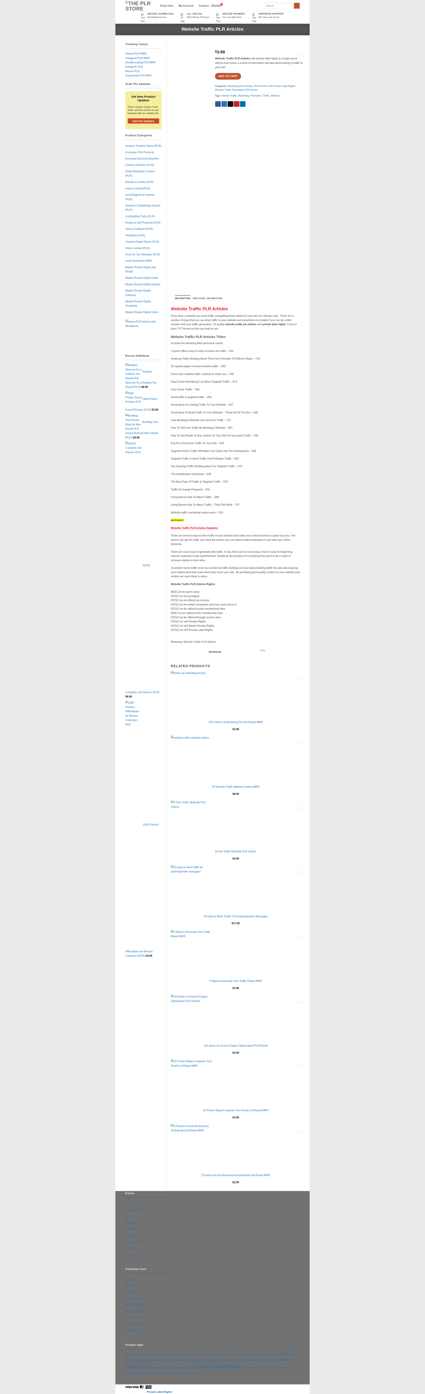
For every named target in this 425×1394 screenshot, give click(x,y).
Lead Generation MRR (138, 260)
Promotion (255, 95)
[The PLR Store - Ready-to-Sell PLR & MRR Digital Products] (140, 6)
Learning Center (134, 1209)
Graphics (141, 1360)
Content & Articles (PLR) (139, 164)
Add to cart (228, 76)
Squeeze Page (144, 1372)
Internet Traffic (229, 95)
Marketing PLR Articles (240, 86)
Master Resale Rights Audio (141, 277)
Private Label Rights (218, 1366)
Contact (204, 6)
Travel (171, 1373)
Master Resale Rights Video (141, 312)
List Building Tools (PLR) (140, 216)
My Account (186, 5)
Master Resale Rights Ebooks (142, 284)
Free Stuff (131, 1229)
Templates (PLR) (135, 235)
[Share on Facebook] (218, 104)
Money (171, 1367)
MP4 (194, 1367)
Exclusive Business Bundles (142, 158)
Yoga (198, 1373)
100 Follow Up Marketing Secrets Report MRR (235, 722)
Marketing (243, 95)
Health (151, 1360)
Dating (211, 1354)
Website (275, 95)
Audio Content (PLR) (137, 188)
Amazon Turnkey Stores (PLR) (143, 145)
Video (177, 1372)
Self (260, 1367)
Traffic (266, 95)
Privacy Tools (133, 1317)
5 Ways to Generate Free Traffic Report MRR (236, 980)
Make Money (259, 1360)
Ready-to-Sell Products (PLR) (142, 222)
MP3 (187, 1367)
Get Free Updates (143, 121)
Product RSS (133, 1241)
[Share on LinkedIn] (243, 104)
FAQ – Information (136, 1304)
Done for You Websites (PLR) (142, 254)
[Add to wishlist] (301, 51)
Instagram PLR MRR (137, 58)
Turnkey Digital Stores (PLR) (142, 241)
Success (157, 1373)
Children (187, 1354)
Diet (217, 1354)
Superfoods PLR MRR (138, 75)
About (128, 1203)
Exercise (244, 1354)
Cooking (204, 1355)
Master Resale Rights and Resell (140, 269)
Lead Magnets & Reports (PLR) (140, 196)
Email (222, 1354)
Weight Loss (188, 1372)
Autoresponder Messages (156, 1354)
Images (207, 1360)
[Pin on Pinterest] (236, 104)
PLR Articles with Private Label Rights (274, 86)
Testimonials (132, 1235)
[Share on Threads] (230, 104)
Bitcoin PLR (132, 71)
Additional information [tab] (207, 298)
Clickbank (196, 1355)
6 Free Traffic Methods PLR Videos (235, 851)
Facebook (255, 1354)
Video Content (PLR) (137, 248)
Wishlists (130, 1292)
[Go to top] (418, 1389)
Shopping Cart (133, 1298)
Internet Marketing (232, 1360)
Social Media (274, 1367)
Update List (132, 1222)
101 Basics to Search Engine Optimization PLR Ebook (236, 1045)
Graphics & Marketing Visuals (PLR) (142, 207)
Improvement (218, 1360)
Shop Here (166, 5)
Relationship (253, 1368)
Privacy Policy (133, 1311)
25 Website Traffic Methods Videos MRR (235, 786)
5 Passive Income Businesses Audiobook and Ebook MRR (235, 1175)
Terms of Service (135, 1323)
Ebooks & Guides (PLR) (139, 181)
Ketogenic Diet (134, 66)
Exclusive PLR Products (139, 152)
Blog (128, 1216)
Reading (244, 1368)
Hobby (195, 1360)
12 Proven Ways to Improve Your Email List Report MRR (236, 1110)
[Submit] (297, 6)
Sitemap (130, 1248)
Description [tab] (182, 298)
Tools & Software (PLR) (139, 228)
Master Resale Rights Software (138, 292)
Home (201, 1360)
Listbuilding (247, 1360)
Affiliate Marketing (133, 1354)
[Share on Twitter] (224, 104)
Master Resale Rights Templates (138, 303)
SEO (265, 1367)
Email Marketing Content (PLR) (139, 173)
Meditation (155, 1367)
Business (177, 1354)
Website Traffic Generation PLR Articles (236, 90)
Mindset (164, 1368)
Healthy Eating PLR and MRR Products (173, 1360)
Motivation (179, 1367)
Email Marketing (232, 1355)
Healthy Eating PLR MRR (140, 62)
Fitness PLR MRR (136, 53)
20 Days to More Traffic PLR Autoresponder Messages (236, 916)
